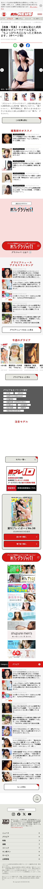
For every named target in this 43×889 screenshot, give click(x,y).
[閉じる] (41, 5)
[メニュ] (40, 14)
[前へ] (2, 70)
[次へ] (41, 70)
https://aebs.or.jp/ (17, 827)
